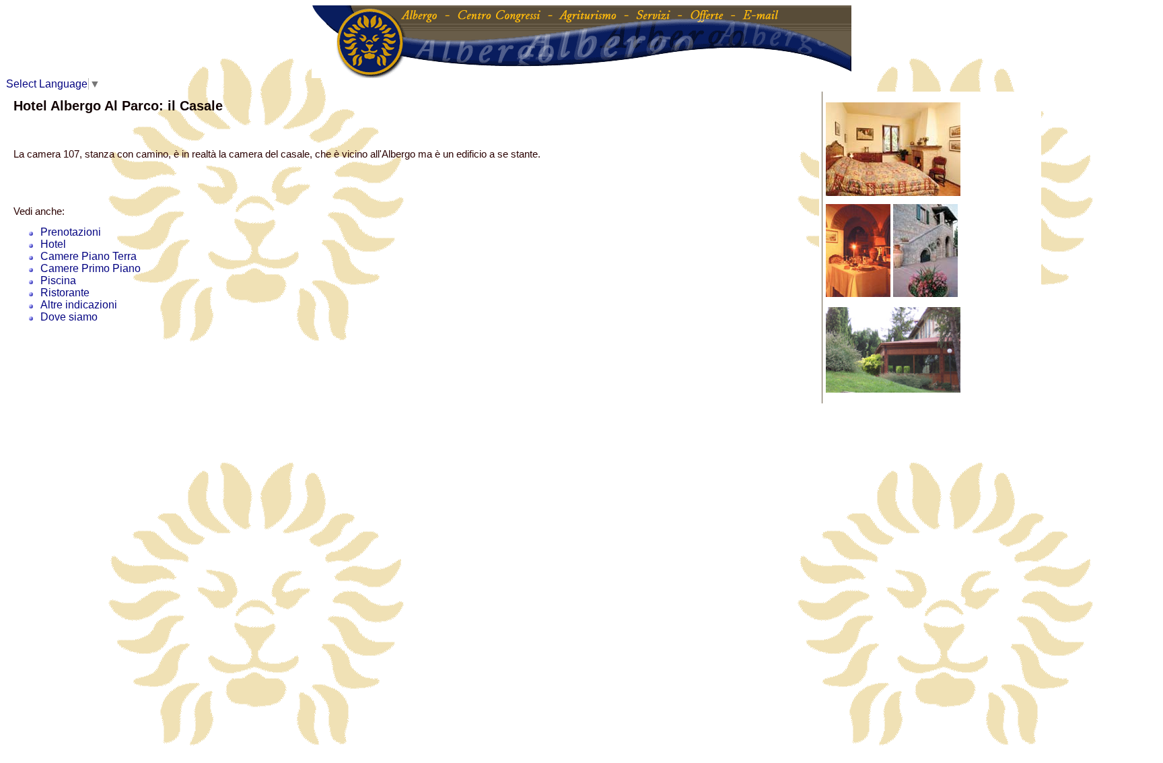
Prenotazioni (70, 232)
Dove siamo (69, 317)
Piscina (58, 280)
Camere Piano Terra (88, 256)
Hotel (53, 244)
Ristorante (65, 292)
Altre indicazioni (78, 304)
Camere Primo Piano (90, 268)
